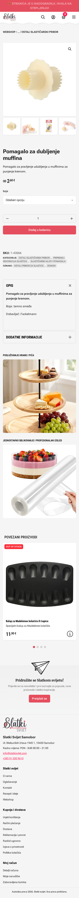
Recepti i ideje (10, 793)
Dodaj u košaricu (39, 230)
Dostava (7, 829)
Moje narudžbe (11, 876)
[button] (70, 49)
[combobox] (39, 200)
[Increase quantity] (71, 218)
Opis (9, 285)
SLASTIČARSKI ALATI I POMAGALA (48, 261)
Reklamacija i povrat (14, 834)
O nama (7, 775)
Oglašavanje (10, 781)
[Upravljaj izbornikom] (74, 17)
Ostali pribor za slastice (29, 265)
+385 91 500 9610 (13, 758)
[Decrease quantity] (7, 218)
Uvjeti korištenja (11, 817)
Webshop (9, 31)
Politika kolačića (12, 852)
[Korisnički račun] (53, 17)
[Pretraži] (43, 17)
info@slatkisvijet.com (15, 753)
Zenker (51, 265)
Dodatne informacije (24, 337)
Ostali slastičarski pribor (39, 31)
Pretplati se (39, 698)
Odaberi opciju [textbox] (15, 200)
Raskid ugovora (12, 840)
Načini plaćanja (11, 823)
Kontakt (7, 787)
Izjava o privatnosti (13, 846)
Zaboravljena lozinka (14, 882)
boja (5, 191)
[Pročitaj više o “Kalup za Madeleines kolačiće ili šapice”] (70, 634)
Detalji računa (10, 870)
